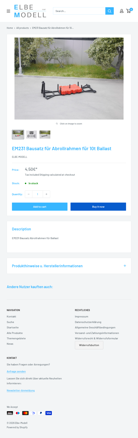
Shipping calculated (50, 174)
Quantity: (17, 194)
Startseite (13, 327)
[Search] (109, 11)
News (10, 343)
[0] (128, 11)
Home (10, 27)
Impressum (81, 316)
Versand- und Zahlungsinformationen (97, 332)
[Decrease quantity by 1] (28, 194)
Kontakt (11, 316)
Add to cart (39, 206)
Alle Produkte (15, 332)
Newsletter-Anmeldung (21, 390)
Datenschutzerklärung (88, 321)
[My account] (121, 11)
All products (22, 27)
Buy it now (98, 206)
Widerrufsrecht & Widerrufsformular (96, 338)
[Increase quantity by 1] (46, 194)
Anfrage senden (16, 371)
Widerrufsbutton (89, 345)
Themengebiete (16, 338)
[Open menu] (8, 11)
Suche (10, 321)
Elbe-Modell (19, 156)
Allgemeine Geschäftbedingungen (95, 327)
